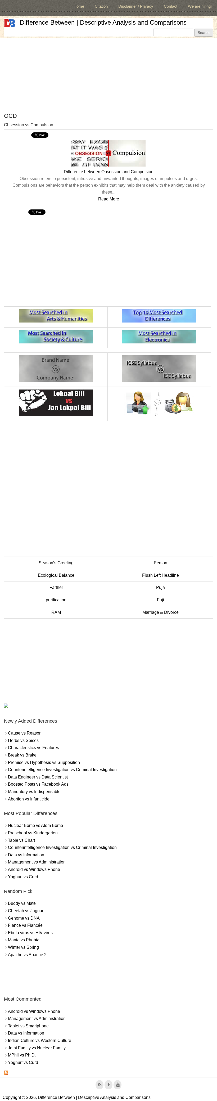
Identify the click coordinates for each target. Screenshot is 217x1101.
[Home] (10, 23)
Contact (170, 6)
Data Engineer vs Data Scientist (38, 777)
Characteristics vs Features (33, 747)
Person (160, 563)
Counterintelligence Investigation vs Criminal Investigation (62, 769)
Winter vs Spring (23, 947)
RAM (56, 612)
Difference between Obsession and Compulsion (108, 171)
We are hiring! (200, 6)
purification (56, 600)
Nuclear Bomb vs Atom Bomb (35, 825)
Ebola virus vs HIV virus (30, 932)
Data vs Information (26, 855)
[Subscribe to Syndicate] (6, 1073)
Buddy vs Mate (22, 903)
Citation (101, 6)
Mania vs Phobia (23, 940)
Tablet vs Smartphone (28, 1026)
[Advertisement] (108, 75)
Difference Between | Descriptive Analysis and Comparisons (103, 22)
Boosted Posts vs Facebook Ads (38, 784)
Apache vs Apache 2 (27, 954)
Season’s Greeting (56, 563)
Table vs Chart (21, 840)
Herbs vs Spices (23, 740)
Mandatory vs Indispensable (34, 791)
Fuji (160, 600)
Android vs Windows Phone (34, 869)
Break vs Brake (22, 755)
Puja (160, 587)
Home (79, 6)
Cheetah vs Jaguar (25, 910)
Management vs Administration (37, 862)
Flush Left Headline (160, 575)
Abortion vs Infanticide (28, 799)
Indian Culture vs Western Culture (39, 1040)
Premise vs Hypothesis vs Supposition (44, 762)
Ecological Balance (56, 575)
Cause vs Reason (25, 733)
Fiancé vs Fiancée (25, 925)
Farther (56, 587)
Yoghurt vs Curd (23, 877)
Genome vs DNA (24, 918)
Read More (108, 199)
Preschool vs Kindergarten (33, 833)
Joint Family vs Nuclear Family (37, 1048)
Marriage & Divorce (160, 612)
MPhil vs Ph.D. (22, 1055)
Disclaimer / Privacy (135, 6)
